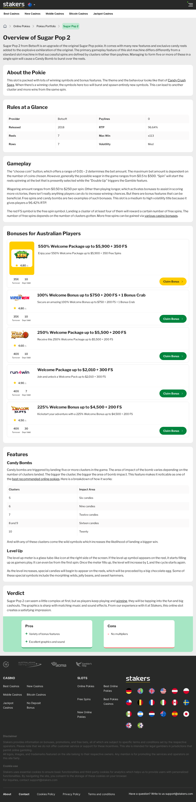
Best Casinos (11, 13)
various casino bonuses (161, 216)
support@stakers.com (179, 793)
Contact (24, 794)
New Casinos (32, 13)
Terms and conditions (101, 794)
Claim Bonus (171, 281)
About (7, 794)
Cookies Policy (46, 794)
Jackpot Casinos (103, 13)
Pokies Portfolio (46, 26)
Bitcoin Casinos (78, 13)
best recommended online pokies (36, 479)
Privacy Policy (71, 794)
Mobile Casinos (55, 13)
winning (121, 601)
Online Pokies (21, 26)
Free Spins (84, 699)
